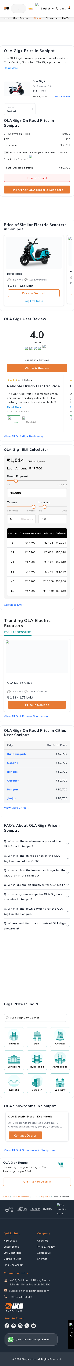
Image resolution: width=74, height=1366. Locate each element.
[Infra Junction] (48, 1209)
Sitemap (42, 1258)
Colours (4, 18)
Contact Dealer (25, 1135)
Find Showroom (14, 1264)
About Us (42, 1240)
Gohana (12, 763)
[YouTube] (33, 1325)
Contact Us (44, 1252)
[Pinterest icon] (13, 1325)
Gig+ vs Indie (34, 301)
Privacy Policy (46, 1246)
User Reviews (21, 18)
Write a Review (37, 368)
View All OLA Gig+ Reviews (22, 436)
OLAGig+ (39, 81)
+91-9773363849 (20, 1297)
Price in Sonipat (34, 293)
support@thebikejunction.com (29, 1290)
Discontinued (37, 178)
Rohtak (12, 771)
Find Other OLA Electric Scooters (37, 190)
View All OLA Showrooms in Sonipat (28, 1150)
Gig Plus (45, 1196)
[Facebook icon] (7, 1325)
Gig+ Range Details (37, 1181)
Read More (14, 407)
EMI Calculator (62, 96)
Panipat (12, 789)
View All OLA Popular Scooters (24, 716)
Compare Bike (12, 1258)
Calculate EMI (13, 604)
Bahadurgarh (16, 754)
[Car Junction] (63, 1209)
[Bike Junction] (6, 8)
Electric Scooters (21, 1196)
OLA (35, 1196)
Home (6, 1196)
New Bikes (10, 1240)
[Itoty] (35, 1209)
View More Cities (15, 807)
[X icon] (26, 1325)
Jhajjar (12, 798)
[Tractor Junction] (9, 1209)
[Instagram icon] (20, 1325)
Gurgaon (13, 780)
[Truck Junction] (22, 1209)
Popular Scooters (17, 632)
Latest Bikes (11, 1246)
